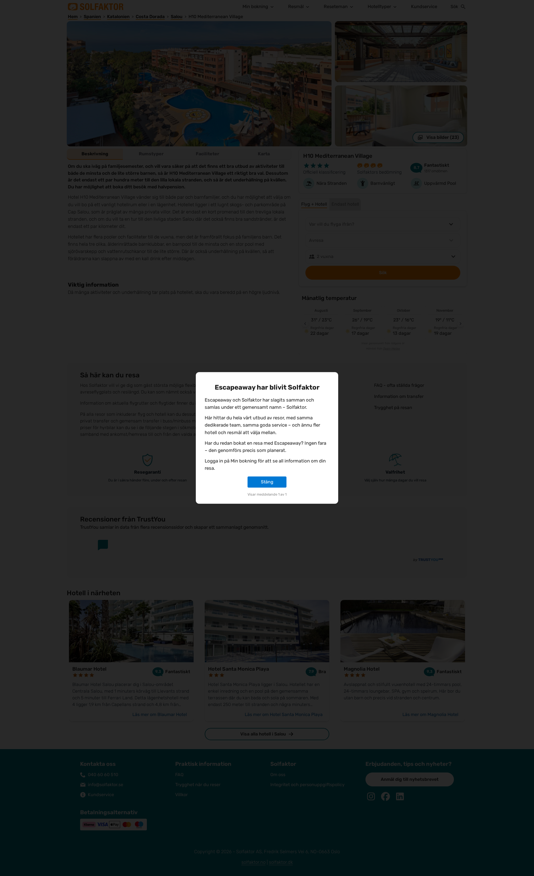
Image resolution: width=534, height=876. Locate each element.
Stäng (267, 481)
